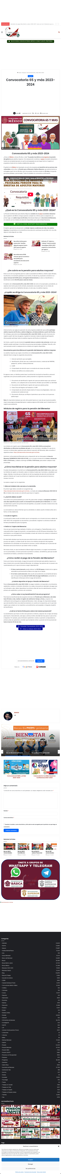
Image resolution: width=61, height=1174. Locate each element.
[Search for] (59, 33)
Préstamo (4, 1057)
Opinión (4, 1042)
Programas (5, 1060)
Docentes (4, 1000)
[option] (30, 740)
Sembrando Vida (6, 1069)
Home (19, 72)
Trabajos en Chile (6, 1087)
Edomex (4, 1002)
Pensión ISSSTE (6, 1052)
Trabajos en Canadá (7, 1084)
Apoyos (24, 72)
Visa (3, 1097)
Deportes (4, 995)
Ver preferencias (30, 1168)
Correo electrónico (9, 817)
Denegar (30, 1164)
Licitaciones (5, 1032)
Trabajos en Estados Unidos (9, 1092)
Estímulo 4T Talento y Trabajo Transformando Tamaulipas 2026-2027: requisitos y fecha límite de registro (49, 245)
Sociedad (4, 1077)
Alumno (4, 945)
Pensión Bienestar (6, 1047)
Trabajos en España (7, 1089)
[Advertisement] (30, 11)
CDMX (3, 980)
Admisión (4, 943)
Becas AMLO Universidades (8, 852)
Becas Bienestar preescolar (30, 740)
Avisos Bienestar (6, 955)
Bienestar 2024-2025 (7, 968)
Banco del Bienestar (7, 958)
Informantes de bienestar (8, 1020)
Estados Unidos (6, 1012)
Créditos (4, 987)
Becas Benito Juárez (7, 963)
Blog (3, 973)
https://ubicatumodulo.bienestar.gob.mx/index (26, 452)
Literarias (4, 1035)
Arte (3, 953)
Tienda (4, 1082)
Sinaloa (4, 1074)
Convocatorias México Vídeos (9, 985)
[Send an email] (19, 113)
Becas (30, 734)
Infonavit (4, 1017)
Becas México (5, 965)
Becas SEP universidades (50, 852)
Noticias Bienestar (6, 1040)
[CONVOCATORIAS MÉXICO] (12, 32)
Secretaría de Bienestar (8, 1067)
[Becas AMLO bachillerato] (23, 846)
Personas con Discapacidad (9, 1055)
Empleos (4, 1007)
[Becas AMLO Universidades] (9, 846)
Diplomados (5, 997)
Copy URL (39, 661)
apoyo (41, 214)
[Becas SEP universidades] (51, 846)
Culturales (4, 990)
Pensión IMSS (5, 1050)
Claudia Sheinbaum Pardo (8, 983)
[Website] (15, 715)
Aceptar (30, 1159)
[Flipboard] (41, 667)
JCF (3, 1027)
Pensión (4, 1045)
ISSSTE (4, 1025)
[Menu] (2, 33)
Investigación (5, 1022)
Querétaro (4, 1062)
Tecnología (5, 1079)
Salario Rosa (5, 1064)
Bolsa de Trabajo (6, 975)
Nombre (6, 810)
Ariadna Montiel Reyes (8, 950)
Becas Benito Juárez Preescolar (37, 852)
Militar (3, 1037)
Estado (4, 1010)
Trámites (4, 1094)
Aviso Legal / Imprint (41, 1172)
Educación (4, 1005)
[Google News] (27, 667)
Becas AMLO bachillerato (21, 852)
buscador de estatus (7, 978)
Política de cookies (19, 1172)
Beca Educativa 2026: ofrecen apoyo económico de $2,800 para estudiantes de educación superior (21, 258)
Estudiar (4, 1015)
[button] (58, 1146)
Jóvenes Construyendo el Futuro (10, 1030)
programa (46, 157)
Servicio (4, 1072)
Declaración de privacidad (30, 1172)
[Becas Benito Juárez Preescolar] (37, 846)
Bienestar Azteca (6, 970)
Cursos (4, 992)
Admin (17, 113)
